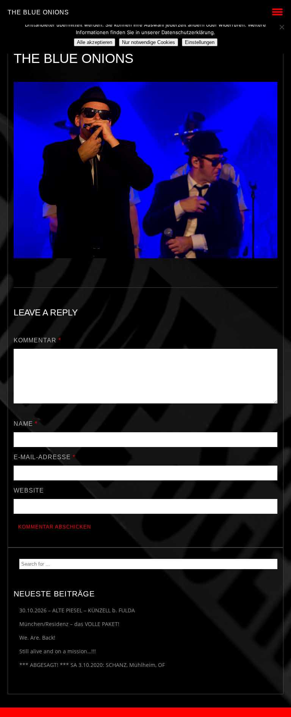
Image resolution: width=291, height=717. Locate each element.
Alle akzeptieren (94, 42)
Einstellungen (199, 42)
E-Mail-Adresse (44, 457)
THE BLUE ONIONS (38, 12)
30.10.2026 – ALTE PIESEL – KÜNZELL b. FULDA (77, 610)
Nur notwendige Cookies (148, 42)
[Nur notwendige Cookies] (281, 27)
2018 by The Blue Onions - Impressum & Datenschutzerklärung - (145, 712)
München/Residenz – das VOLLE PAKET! (69, 624)
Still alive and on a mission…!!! (57, 651)
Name (26, 423)
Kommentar (37, 340)
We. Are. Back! (37, 637)
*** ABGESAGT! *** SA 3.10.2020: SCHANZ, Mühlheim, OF (92, 664)
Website (29, 490)
